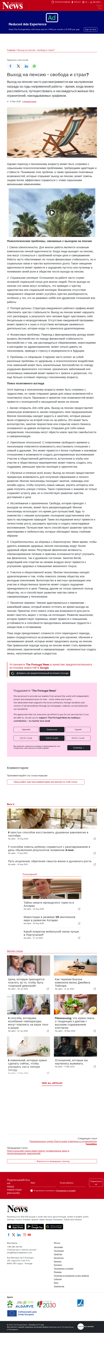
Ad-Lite (96, 2)
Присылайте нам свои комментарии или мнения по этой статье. (46, 782)
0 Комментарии (29, 101)
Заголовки (58, 1247)
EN (86, 2)
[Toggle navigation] (99, 7)
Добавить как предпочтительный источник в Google (43, 673)
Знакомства (59, 1286)
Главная (11, 50)
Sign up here (90, 29)
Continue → (79, 747)
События (58, 1279)
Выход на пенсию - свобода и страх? (36, 50)
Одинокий (26, 729)
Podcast (77, 2)
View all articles (52, 1083)
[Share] (95, 838)
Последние (59, 1250)
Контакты (58, 1265)
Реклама (57, 1272)
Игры (56, 1282)
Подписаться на (96, 1182)
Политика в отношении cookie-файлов (71, 1275)
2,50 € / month (26, 738)
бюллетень (59, 1258)
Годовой (78, 729)
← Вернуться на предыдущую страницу (52, 1161)
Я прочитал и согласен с (55, 1190)
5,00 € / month (52, 738)
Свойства (58, 1254)
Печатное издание (62, 2)
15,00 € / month (78, 738)
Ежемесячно (52, 729)
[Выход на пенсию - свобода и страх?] (52, 132)
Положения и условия (66, 1190)
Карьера (57, 1261)
